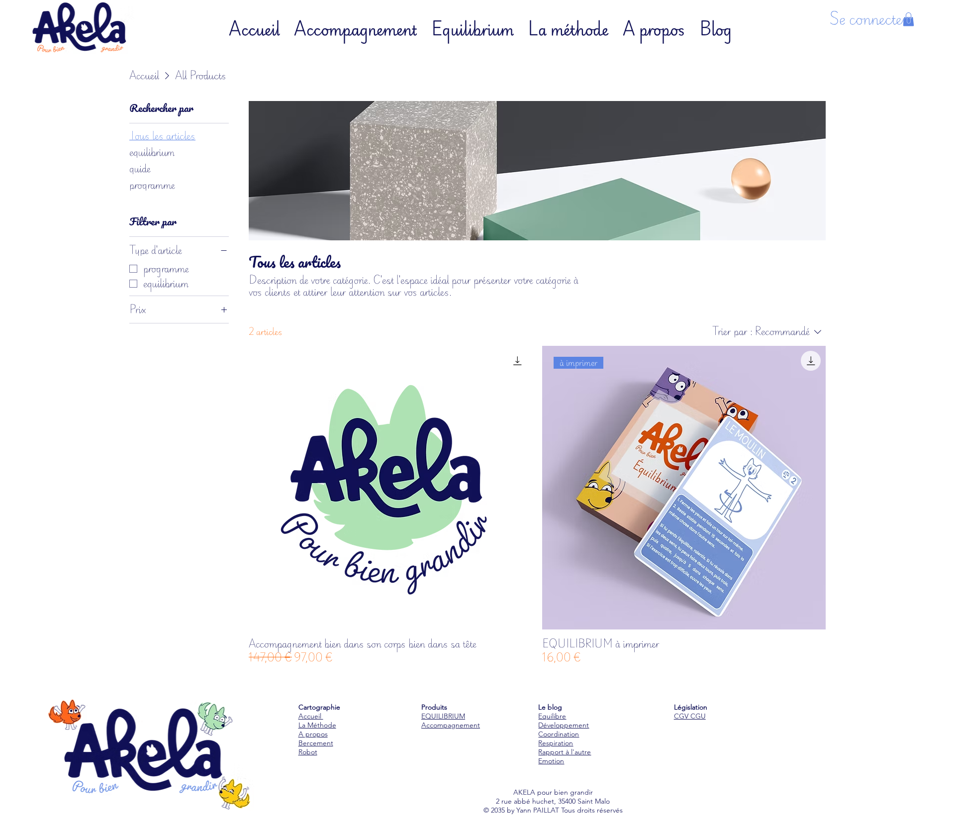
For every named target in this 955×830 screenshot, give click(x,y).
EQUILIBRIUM (443, 716)
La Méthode (317, 725)
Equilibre (552, 716)
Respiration (555, 742)
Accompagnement (450, 725)
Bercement (315, 742)
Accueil (310, 716)
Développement (563, 725)
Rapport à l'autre (564, 751)
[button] (908, 19)
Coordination (558, 733)
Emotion (551, 760)
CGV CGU (690, 716)
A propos (313, 733)
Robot (307, 751)
